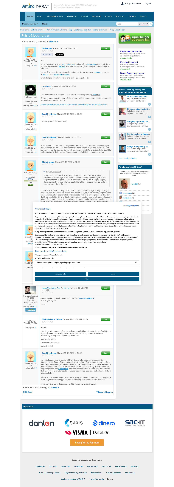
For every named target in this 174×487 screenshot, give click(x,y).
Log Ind (148, 3)
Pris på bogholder (117, 30)
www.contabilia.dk (86, 298)
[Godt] (50, 51)
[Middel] (47, 51)
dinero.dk (78, 466)
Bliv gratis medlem (133, 3)
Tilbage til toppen (104, 392)
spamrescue (127, 193)
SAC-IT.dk (106, 466)
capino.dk (65, 466)
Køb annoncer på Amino (50, 472)
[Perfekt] (52, 51)
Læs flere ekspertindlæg (128, 158)
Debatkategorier (29, 24)
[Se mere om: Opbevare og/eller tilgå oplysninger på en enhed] (136, 262)
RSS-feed (27, 392)
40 (35, 65)
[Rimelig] (45, 51)
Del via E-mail (46, 55)
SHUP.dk (135, 466)
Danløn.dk (40, 466)
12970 (30, 243)
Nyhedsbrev (96, 472)
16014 (30, 179)
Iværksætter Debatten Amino (32, 30)
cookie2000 (127, 198)
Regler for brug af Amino (76, 472)
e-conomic (95, 94)
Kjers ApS (67, 288)
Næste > (54, 42)
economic (45, 74)
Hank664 (134, 184)
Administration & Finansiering (59, 30)
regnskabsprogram (62, 74)
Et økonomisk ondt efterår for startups (139, 109)
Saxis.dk (53, 466)
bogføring (91, 64)
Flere (143, 16)
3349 (35, 106)
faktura (62, 66)
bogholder (66, 64)
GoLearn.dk (92, 466)
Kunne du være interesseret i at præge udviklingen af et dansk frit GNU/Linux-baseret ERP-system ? (74, 105)
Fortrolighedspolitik (131, 205)
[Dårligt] (43, 51)
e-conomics (63, 369)
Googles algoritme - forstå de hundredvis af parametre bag (139, 121)
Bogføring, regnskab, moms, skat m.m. (91, 30)
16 (35, 129)
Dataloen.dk (121, 466)
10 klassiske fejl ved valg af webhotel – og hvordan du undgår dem (139, 96)
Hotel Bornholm (97, 479)
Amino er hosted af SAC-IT (73, 479)
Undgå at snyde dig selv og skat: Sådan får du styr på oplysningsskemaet (139, 146)
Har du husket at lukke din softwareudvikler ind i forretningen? (139, 134)
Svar (106, 48)
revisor (74, 64)
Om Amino (130, 472)
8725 (35, 307)
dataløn (97, 72)
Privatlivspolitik (113, 472)
